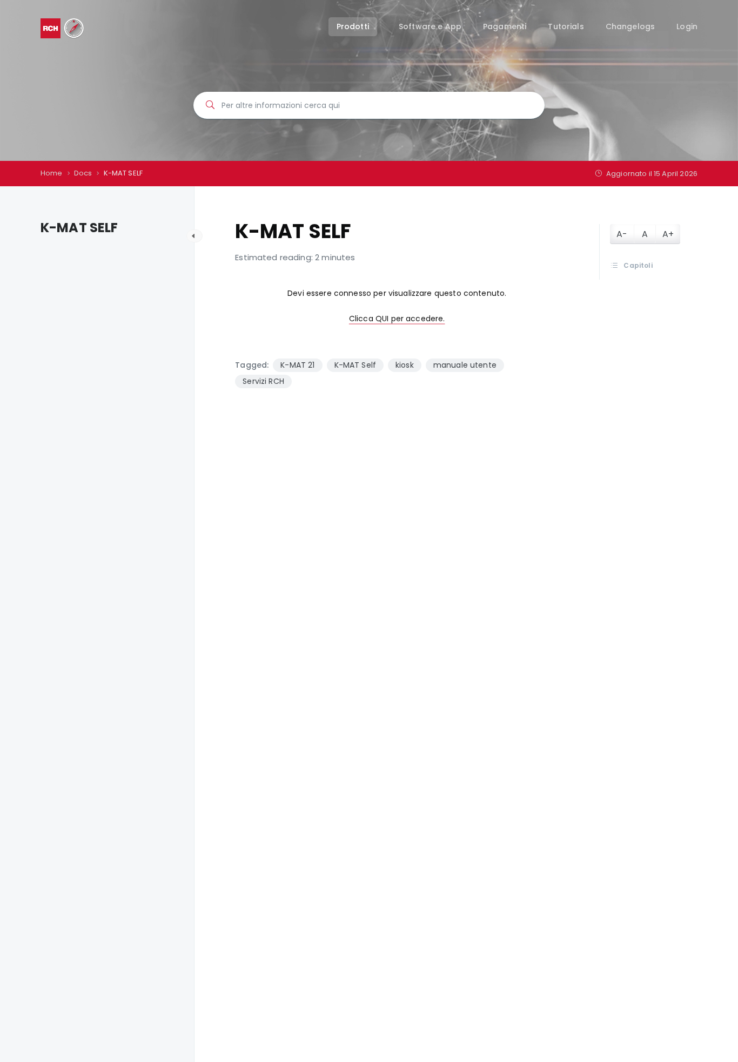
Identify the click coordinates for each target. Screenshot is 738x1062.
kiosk (404, 365)
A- (621, 234)
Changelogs (630, 26)
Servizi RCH (263, 381)
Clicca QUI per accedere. (397, 318)
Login (686, 26)
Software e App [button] (430, 26)
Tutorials (565, 26)
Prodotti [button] (353, 26)
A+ (668, 234)
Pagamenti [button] (504, 26)
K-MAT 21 (297, 365)
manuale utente (465, 365)
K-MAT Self (355, 365)
